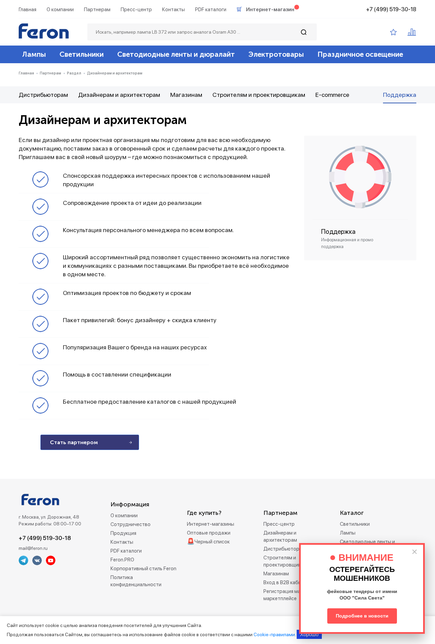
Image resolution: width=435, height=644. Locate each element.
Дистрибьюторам (43, 94)
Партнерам (97, 9)
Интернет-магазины (210, 524)
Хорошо (309, 634)
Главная (27, 9)
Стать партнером (74, 442)
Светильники (81, 54)
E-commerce (332, 94)
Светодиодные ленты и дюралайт (176, 54)
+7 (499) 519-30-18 (391, 9)
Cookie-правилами (274, 634)
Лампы (34, 54)
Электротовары (276, 54)
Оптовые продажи (208, 533)
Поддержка (399, 94)
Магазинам (186, 94)
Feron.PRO (122, 560)
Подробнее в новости (362, 616)
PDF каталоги (210, 9)
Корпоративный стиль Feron (143, 568)
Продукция (123, 533)
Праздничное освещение (360, 54)
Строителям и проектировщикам (258, 94)
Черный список (212, 542)
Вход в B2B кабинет (286, 582)
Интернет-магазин (270, 9)
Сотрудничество (130, 524)
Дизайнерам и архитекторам (119, 94)
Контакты (173, 9)
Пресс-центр (136, 9)
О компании (60, 9)
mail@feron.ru (33, 548)
